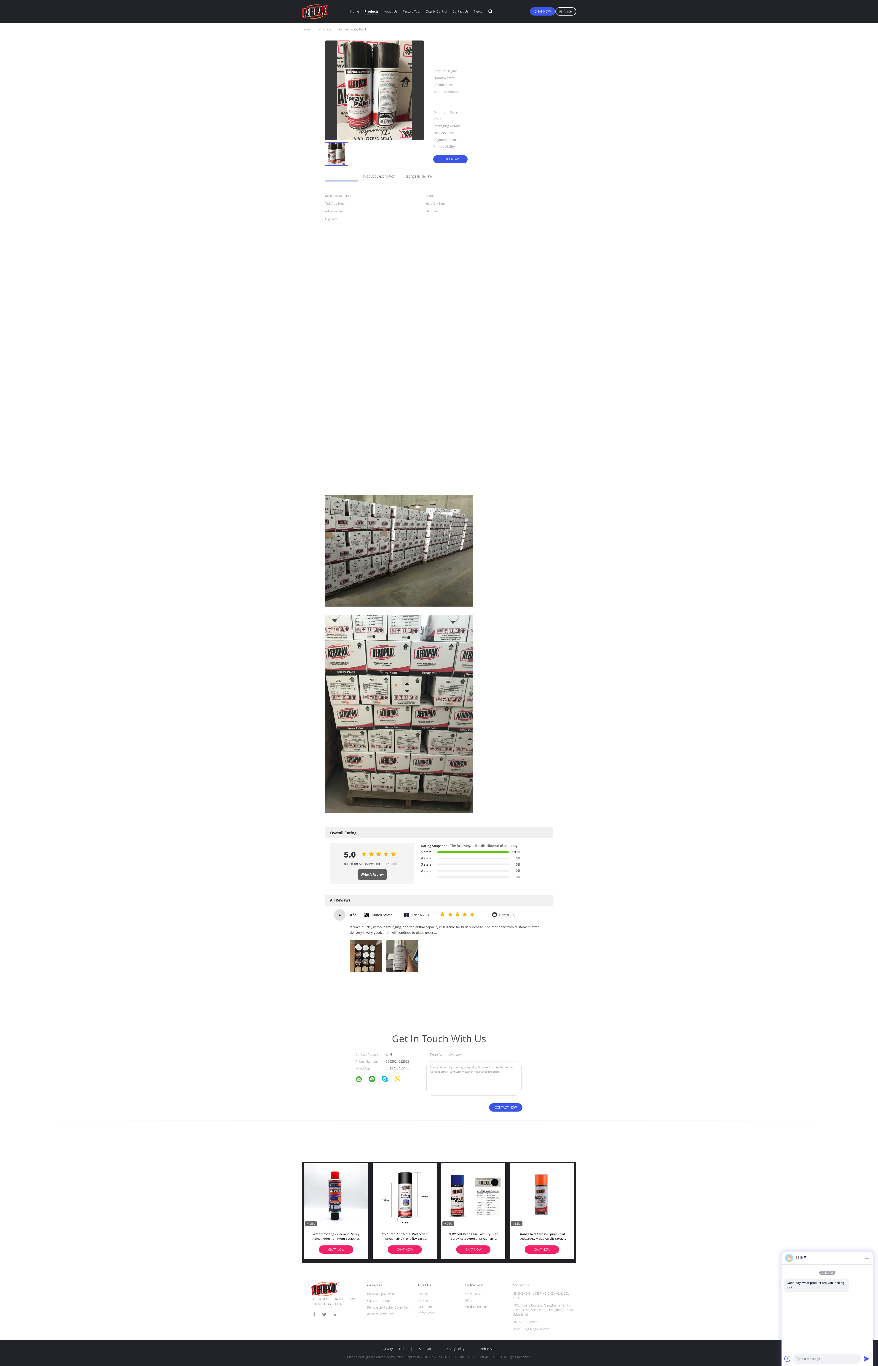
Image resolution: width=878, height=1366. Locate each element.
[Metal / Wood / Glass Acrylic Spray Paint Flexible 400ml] (336, 1195)
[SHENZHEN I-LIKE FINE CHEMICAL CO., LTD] (362, 1080)
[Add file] (787, 1359)
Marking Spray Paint (381, 1294)
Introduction (426, 1313)
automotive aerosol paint (369, 1005)
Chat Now (543, 11)
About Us (390, 11)
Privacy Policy (455, 1348)
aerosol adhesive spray (403, 1005)
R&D (468, 1300)
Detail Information (339, 176)
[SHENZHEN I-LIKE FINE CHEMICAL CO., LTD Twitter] (324, 1314)
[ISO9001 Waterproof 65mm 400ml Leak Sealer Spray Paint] (542, 1195)
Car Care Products (380, 1301)
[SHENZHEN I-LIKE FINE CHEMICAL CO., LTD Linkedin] (334, 1314)
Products (371, 11)
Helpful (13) (507, 915)
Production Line (476, 1306)
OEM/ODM (473, 1294)
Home (354, 11)
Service (423, 1300)
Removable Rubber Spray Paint (389, 1307)
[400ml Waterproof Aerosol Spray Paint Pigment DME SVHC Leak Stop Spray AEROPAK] (473, 1195)
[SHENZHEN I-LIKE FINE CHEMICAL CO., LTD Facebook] (314, 1314)
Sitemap (425, 1348)
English (565, 11)
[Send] (866, 1359)
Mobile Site (487, 1348)
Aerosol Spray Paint (381, 1314)
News (478, 11)
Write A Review (372, 874)
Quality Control (436, 11)
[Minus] (866, 1258)
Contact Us (460, 11)
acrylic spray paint (337, 1005)
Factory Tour (411, 11)
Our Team (425, 1306)
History (423, 1294)
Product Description (379, 176)
